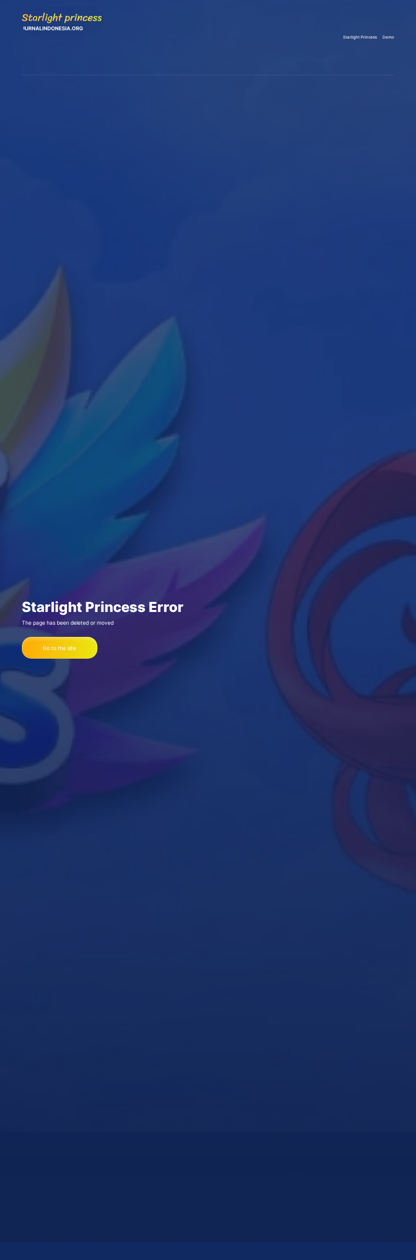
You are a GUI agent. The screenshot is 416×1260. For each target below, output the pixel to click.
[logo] (62, 37)
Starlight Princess (360, 37)
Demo (388, 37)
